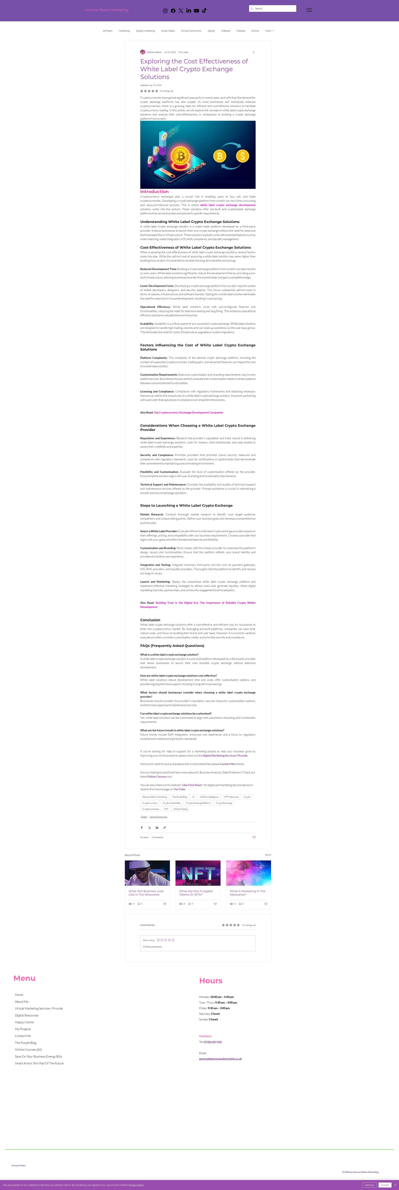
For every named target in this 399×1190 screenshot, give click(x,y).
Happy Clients (24, 1022)
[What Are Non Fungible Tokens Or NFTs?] (198, 873)
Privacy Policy (19, 1165)
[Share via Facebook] (141, 827)
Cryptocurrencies (150, 809)
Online (255, 30)
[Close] (395, 1185)
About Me (21, 1002)
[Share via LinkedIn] (157, 827)
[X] (181, 11)
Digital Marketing (145, 30)
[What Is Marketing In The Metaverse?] (248, 873)
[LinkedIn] (189, 11)
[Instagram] (165, 11)
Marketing (124, 30)
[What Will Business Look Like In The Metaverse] (147, 873)
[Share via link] (164, 827)
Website (225, 30)
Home (19, 995)
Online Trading (180, 809)
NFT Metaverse (231, 797)
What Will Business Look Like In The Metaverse (146, 892)
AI (193, 797)
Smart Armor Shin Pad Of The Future (39, 1063)
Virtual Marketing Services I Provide (39, 1008)
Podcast (240, 30)
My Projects (23, 1029)
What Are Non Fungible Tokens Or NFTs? (196, 892)
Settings (369, 1185)
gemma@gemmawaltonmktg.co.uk (220, 1058)
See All (268, 854)
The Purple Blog (179, 797)
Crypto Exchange (224, 803)
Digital (211, 30)
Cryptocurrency (149, 803)
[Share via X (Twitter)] (149, 827)
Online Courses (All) (28, 1049)
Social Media (168, 30)
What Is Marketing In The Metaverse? (247, 892)
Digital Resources (26, 1015)
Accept (385, 1185)
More (268, 30)
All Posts (107, 30)
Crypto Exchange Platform (198, 803)
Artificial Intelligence (209, 797)
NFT (166, 809)
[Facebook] (173, 11)
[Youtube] (197, 11)
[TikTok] (204, 11)
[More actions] (254, 52)
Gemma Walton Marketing (106, 10)
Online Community (191, 30)
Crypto (247, 797)
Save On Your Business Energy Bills (38, 1056)
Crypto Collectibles (172, 803)
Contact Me (23, 1036)
